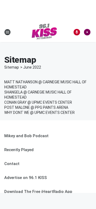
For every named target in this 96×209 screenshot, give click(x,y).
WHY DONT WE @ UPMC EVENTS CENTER (39, 112)
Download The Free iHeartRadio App (38, 191)
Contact (11, 163)
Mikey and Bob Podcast (26, 135)
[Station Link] (44, 32)
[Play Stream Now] (87, 32)
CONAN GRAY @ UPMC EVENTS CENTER (38, 102)
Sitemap (11, 67)
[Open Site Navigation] (7, 32)
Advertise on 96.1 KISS (25, 177)
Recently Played (19, 149)
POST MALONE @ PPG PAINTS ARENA (36, 107)
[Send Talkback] (77, 32)
